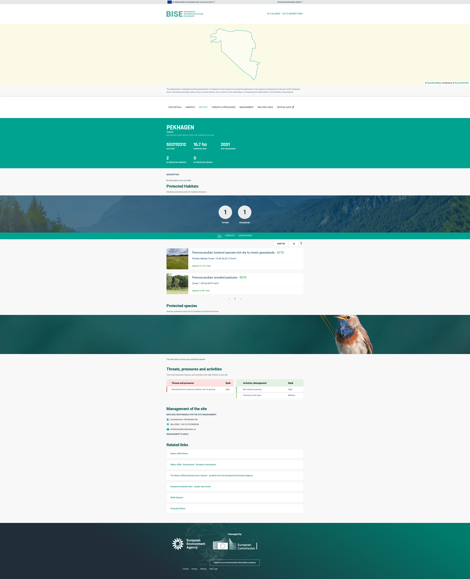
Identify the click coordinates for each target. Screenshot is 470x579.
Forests (230, 236)
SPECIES (203, 107)
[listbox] (191, 2)
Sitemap (203, 569)
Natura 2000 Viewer (179, 453)
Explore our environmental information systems (235, 562)
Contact (186, 569)
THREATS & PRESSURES (224, 107)
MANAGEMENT (247, 107)
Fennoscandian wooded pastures (219, 277)
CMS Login (213, 569)
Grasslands (245, 236)
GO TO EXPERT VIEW (292, 13)
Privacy (194, 569)
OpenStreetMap (434, 83)
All (219, 236)
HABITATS (190, 107)
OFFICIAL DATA (284, 107)
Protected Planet (177, 508)
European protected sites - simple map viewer (190, 486)
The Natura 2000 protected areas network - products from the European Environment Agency (211, 475)
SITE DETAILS (175, 107)
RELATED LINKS (265, 107)
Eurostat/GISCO (462, 83)
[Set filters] (301, 243)
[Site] (215, 14)
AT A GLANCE (273, 13)
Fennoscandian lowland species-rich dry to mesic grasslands (238, 252)
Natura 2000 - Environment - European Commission (193, 464)
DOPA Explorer (176, 497)
